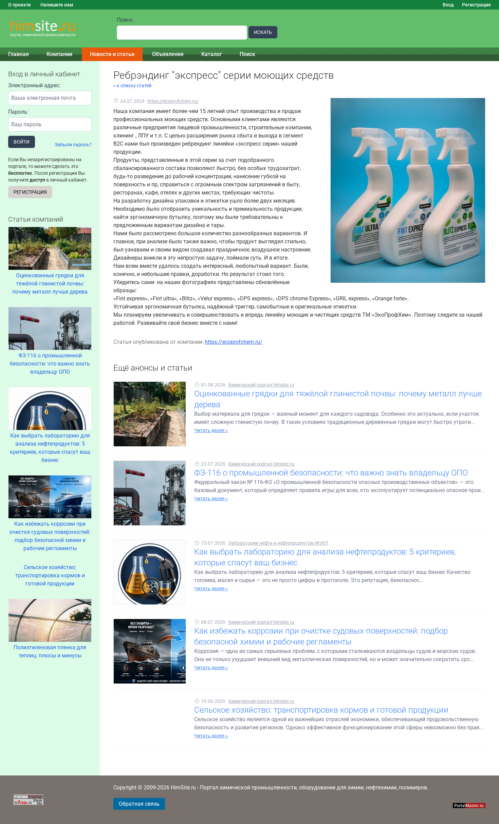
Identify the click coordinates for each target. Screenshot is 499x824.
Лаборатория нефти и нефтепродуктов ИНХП (278, 543)
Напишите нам (56, 4)
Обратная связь (139, 804)
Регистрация (476, 4)
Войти (22, 142)
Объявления (168, 54)
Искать (263, 32)
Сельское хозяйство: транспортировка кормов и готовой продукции (50, 575)
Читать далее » (211, 430)
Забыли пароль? (73, 144)
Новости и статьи (112, 54)
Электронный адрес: (34, 85)
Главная (18, 54)
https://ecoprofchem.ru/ (173, 101)
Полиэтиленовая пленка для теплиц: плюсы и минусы (50, 651)
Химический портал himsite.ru (261, 385)
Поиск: (125, 20)
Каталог (211, 54)
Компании (59, 54)
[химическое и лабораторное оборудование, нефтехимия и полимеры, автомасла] (54, 29)
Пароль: (18, 112)
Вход (448, 4)
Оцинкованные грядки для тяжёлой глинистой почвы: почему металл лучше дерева (50, 283)
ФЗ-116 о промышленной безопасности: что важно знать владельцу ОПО (50, 363)
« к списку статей (132, 85)
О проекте (19, 4)
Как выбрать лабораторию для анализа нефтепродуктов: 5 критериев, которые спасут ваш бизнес (50, 447)
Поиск (247, 54)
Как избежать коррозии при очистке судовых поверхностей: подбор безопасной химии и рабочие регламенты (50, 536)
